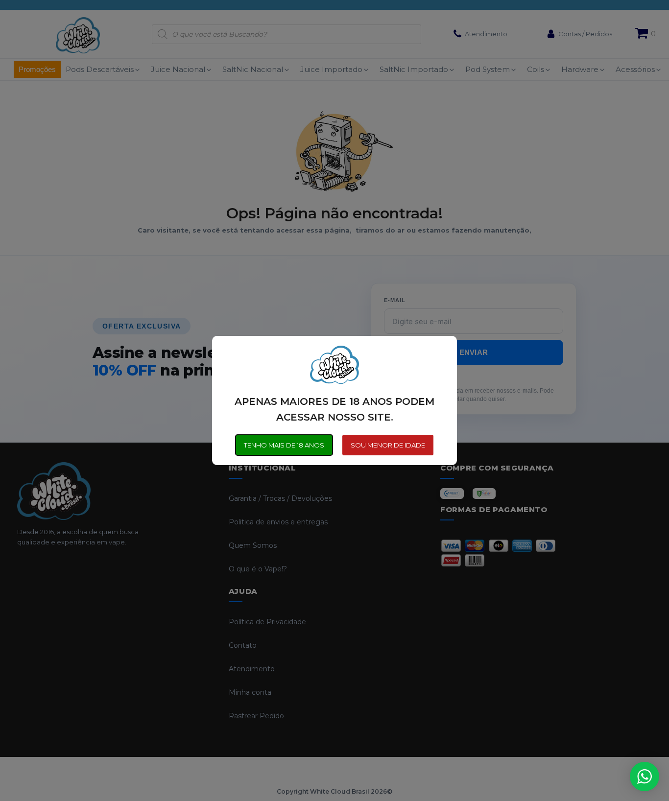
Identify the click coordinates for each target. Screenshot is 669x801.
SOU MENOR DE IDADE (388, 445)
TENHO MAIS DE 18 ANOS (284, 445)
